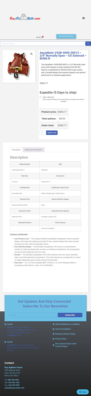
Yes (48, 97)
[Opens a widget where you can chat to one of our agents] (83, 392)
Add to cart (51, 133)
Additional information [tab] (33, 150)
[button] (83, 18)
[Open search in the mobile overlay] (45, 43)
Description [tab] (16, 150)
